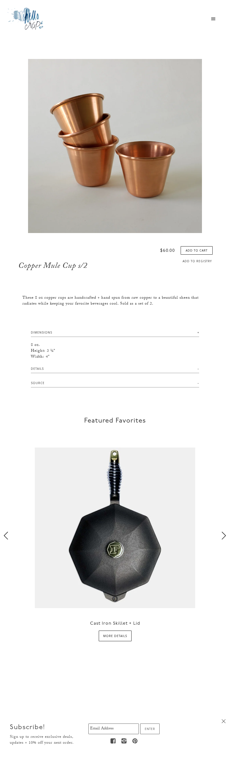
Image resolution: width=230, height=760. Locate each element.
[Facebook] (113, 741)
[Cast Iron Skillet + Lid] (115, 527)
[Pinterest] (135, 741)
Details (37, 369)
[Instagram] (124, 741)
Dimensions (41, 332)
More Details (115, 636)
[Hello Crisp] (26, 18)
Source (38, 383)
